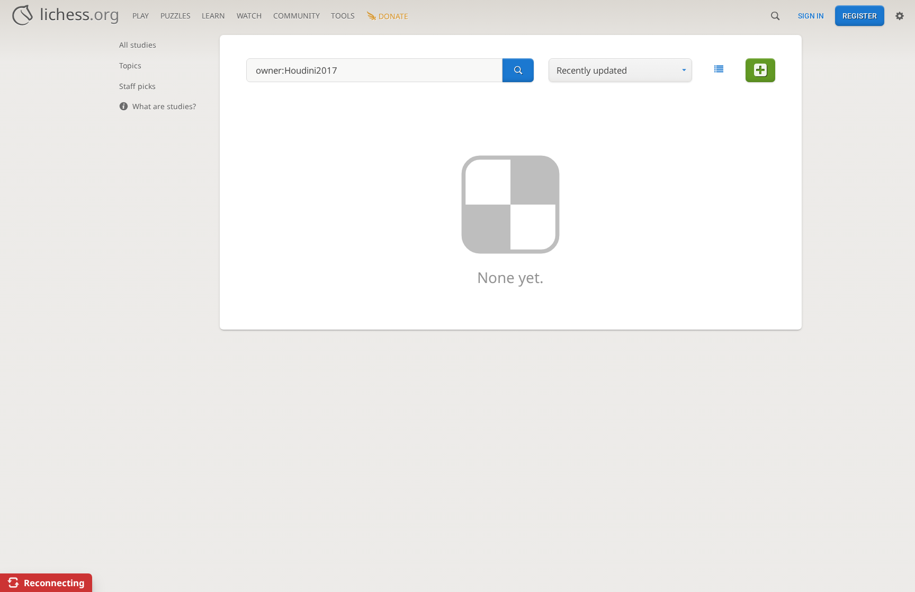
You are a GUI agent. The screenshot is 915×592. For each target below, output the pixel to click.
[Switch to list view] (719, 69)
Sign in (811, 16)
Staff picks (137, 86)
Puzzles (175, 16)
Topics (130, 65)
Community (296, 16)
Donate (393, 16)
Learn (213, 16)
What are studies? (164, 106)
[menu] (620, 70)
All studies (137, 45)
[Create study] (760, 70)
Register (859, 16)
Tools (343, 16)
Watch (249, 16)
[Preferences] (899, 16)
